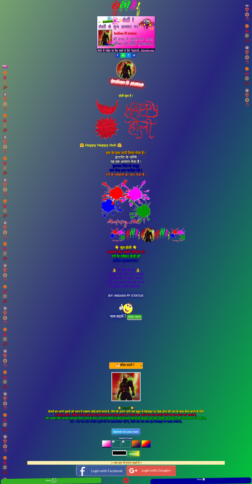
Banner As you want (126, 431)
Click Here (134, 316)
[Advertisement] (126, 340)
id (134, 55)
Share (48, 480)
